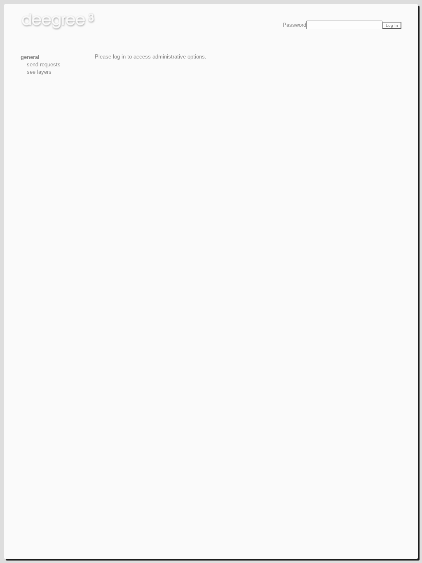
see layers (39, 72)
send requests (44, 64)
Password (294, 25)
